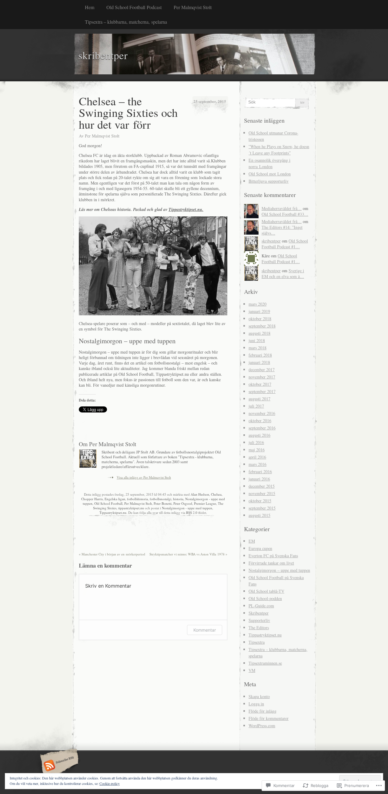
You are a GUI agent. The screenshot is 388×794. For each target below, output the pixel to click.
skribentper (271, 241)
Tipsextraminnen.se (265, 663)
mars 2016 (257, 464)
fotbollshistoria (137, 499)
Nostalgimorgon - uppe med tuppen (187, 508)
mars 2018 (257, 348)
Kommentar (204, 630)
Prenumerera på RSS (58, 766)
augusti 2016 (259, 435)
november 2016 (262, 413)
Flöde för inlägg (262, 711)
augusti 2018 (259, 333)
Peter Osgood (182, 503)
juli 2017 (256, 406)
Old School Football (108, 503)
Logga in (256, 704)
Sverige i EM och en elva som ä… (283, 273)
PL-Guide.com (261, 606)
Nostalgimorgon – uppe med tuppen (279, 570)
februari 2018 (260, 355)
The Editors (259, 627)
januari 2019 (259, 311)
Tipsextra (257, 642)
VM (252, 670)
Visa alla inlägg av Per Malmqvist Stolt (144, 477)
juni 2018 (257, 340)
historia (178, 499)
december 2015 (262, 486)
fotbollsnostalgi (160, 499)
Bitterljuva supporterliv (269, 181)
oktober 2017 (260, 384)
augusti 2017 (259, 399)
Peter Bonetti (163, 503)
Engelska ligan (115, 499)
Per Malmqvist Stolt (193, 7)
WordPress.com (262, 725)
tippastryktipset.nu (131, 508)
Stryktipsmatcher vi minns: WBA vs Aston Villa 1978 (188, 554)
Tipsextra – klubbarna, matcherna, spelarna (126, 22)
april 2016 (257, 457)
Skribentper (259, 613)
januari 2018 (259, 362)
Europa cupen (260, 548)
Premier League (205, 503)
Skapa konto (259, 696)
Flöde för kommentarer (269, 718)
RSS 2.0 (191, 512)
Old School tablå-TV (266, 591)
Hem (89, 7)
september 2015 (262, 508)
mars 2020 (257, 304)
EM (252, 541)
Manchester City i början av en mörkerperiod (112, 554)
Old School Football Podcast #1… (285, 243)
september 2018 (262, 326)
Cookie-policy (109, 783)
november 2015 (262, 493)
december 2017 (262, 369)
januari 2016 (259, 479)
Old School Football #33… (285, 214)
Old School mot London (270, 174)
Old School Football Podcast (134, 7)
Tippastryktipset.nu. (186, 209)
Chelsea (216, 494)
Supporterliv (259, 620)
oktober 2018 (260, 318)
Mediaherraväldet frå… (282, 208)
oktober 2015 (260, 501)
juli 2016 (256, 442)
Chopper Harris (92, 499)
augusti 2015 (259, 515)
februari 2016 (260, 471)
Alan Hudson (200, 494)
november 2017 (262, 377)
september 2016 (262, 428)
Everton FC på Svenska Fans (273, 555)
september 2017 (262, 391)
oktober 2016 (260, 420)
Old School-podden (265, 598)
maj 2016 (257, 450)
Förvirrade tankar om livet (271, 563)
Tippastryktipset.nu (112, 512)
